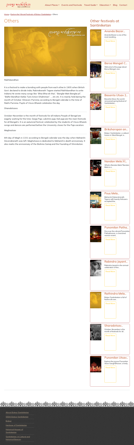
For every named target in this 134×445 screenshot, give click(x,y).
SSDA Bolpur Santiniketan (17, 417)
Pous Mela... (111, 193)
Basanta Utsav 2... (116, 95)
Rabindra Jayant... (116, 261)
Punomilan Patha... (116, 227)
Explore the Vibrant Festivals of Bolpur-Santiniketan (31, 14)
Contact (123, 5)
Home (6, 14)
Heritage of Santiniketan (16, 425)
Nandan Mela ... (115, 161)
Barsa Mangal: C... (115, 63)
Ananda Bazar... (114, 31)
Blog (115, 5)
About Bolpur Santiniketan (17, 412)
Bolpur (9, 421)
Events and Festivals (72, 5)
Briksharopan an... (116, 129)
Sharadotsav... (113, 325)
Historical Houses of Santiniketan (14, 430)
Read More (110, 41)
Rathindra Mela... (115, 293)
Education (104, 5)
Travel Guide (90, 5)
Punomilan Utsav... (116, 357)
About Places (51, 5)
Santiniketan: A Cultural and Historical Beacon (18, 438)
